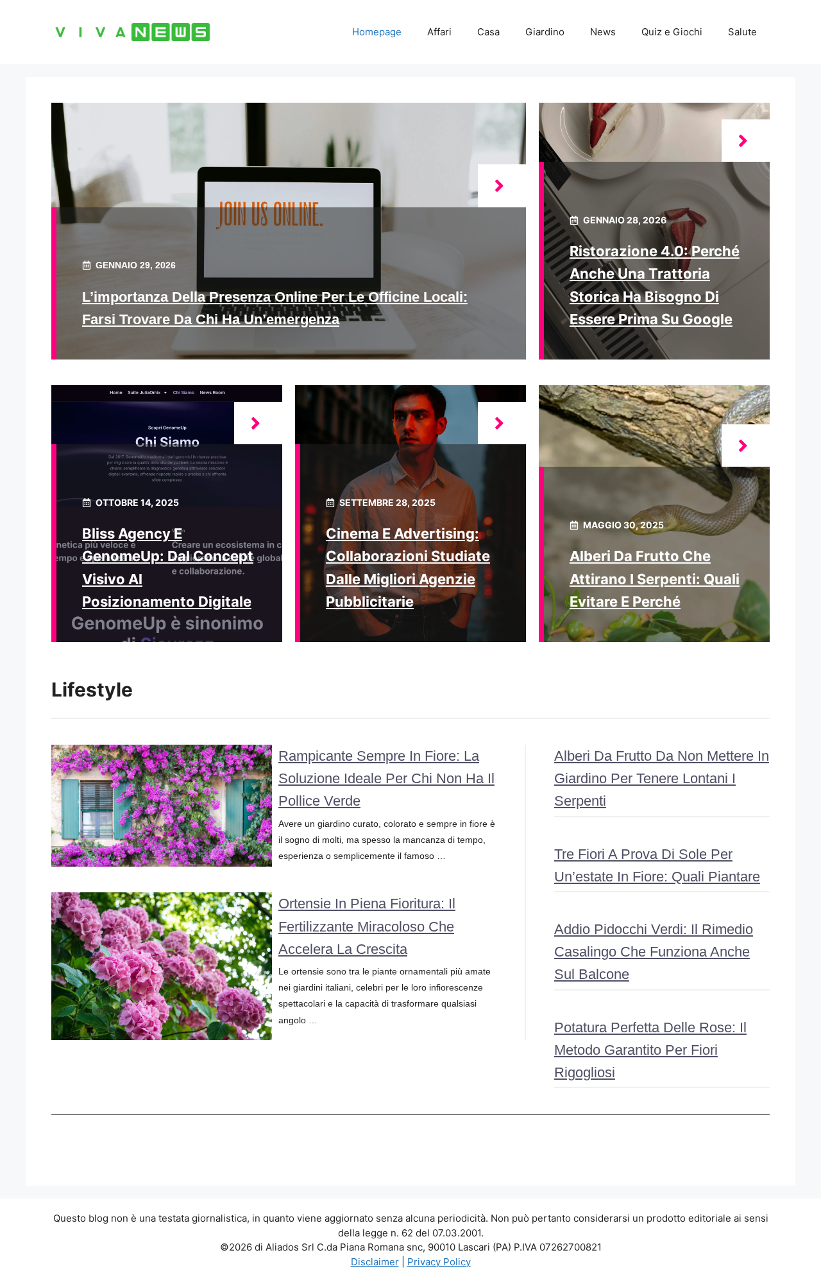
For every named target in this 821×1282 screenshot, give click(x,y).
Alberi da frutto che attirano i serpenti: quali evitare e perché (655, 578)
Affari (439, 32)
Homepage (377, 32)
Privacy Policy (439, 1262)
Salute (742, 32)
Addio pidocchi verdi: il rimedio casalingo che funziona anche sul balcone (653, 951)
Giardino (544, 32)
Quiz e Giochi (671, 32)
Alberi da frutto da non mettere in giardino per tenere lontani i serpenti (661, 778)
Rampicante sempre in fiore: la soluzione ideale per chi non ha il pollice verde (386, 778)
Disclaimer (375, 1262)
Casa (488, 32)
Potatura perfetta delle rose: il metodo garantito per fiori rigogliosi (650, 1049)
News (603, 32)
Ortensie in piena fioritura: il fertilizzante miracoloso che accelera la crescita (366, 926)
